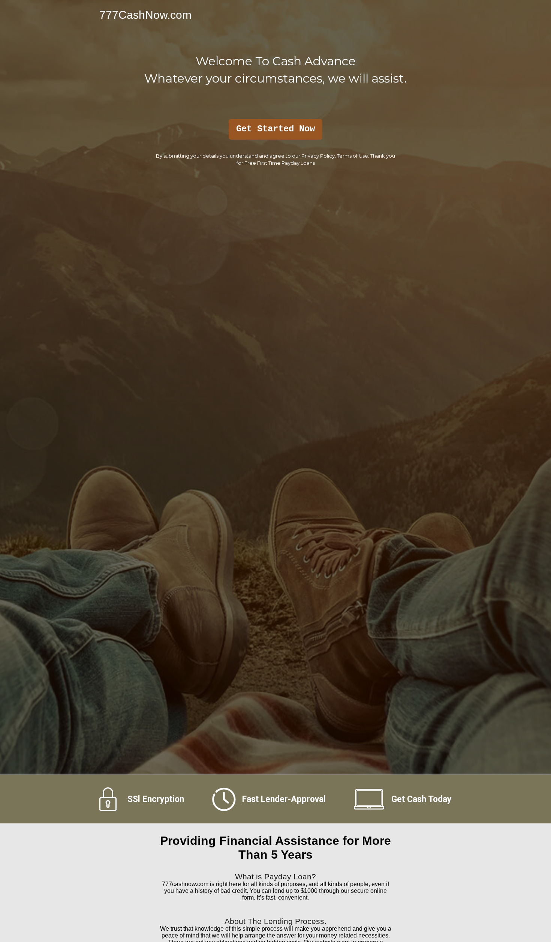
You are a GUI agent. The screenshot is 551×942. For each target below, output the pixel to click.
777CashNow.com (145, 15)
